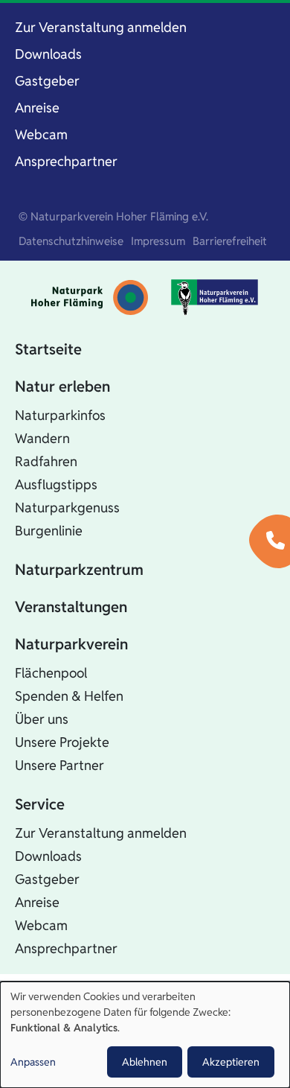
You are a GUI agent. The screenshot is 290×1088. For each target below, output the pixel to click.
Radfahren (46, 461)
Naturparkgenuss (67, 507)
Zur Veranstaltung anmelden (101, 27)
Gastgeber (47, 80)
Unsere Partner (59, 765)
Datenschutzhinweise (71, 241)
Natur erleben (62, 386)
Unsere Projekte (62, 742)
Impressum (158, 241)
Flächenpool (51, 672)
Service (40, 804)
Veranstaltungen (71, 607)
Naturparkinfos (60, 415)
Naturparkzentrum (79, 569)
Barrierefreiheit (230, 241)
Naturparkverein (71, 644)
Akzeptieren (231, 1062)
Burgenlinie (49, 530)
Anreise (37, 107)
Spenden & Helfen (69, 695)
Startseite (48, 349)
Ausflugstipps (56, 484)
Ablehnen (144, 1062)
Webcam (41, 134)
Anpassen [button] (33, 1062)
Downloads (48, 54)
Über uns (41, 719)
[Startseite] (89, 297)
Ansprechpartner (66, 161)
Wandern (42, 438)
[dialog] (145, 1035)
